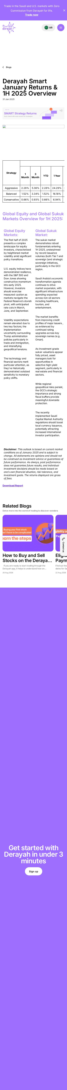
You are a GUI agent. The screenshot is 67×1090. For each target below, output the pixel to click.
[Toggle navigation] (60, 27)
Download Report (13, 485)
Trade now (31, 14)
